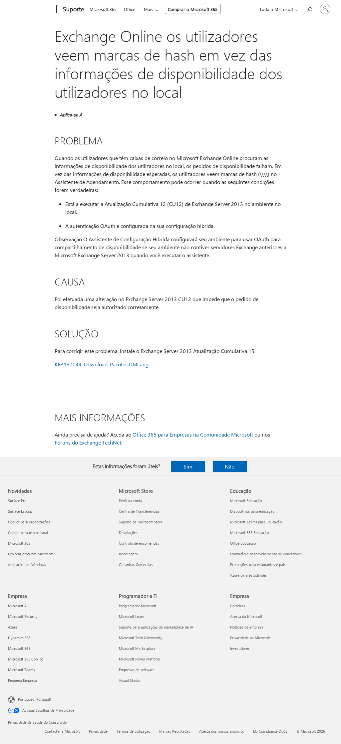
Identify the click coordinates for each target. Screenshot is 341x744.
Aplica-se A (71, 114)
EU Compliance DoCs (270, 731)
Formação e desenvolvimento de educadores (266, 553)
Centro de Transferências (139, 511)
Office (129, 9)
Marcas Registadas (174, 731)
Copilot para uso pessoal (28, 532)
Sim (187, 466)
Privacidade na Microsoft (250, 637)
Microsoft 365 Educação (249, 532)
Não (229, 466)
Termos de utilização (133, 731)
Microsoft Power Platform (139, 658)
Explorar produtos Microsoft (30, 553)
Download (96, 364)
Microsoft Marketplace (137, 648)
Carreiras (237, 605)
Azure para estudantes (248, 575)
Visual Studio (129, 680)
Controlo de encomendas (139, 543)
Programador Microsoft (137, 605)
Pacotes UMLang (129, 364)
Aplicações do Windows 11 (29, 564)
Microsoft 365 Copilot (25, 658)
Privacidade (98, 731)
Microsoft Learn (131, 616)
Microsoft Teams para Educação (256, 521)
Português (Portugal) (34, 699)
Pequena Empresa (22, 680)
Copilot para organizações (29, 521)
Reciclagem (128, 553)
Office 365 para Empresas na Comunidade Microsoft (193, 434)
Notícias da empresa (246, 627)
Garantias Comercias (136, 564)
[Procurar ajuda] (309, 8)
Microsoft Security (22, 616)
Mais (148, 9)
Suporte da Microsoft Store (141, 521)
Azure (12, 627)
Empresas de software (137, 669)
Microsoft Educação (246, 500)
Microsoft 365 (103, 9)
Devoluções (128, 532)
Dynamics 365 (19, 637)
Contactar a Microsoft (62, 731)
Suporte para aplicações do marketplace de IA (156, 627)
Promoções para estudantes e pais (258, 564)
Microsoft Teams (21, 669)
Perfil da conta (130, 500)
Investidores (240, 648)
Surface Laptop (20, 511)
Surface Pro (17, 500)
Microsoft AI (18, 605)
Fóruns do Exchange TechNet (88, 442)
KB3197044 (68, 364)
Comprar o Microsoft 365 (192, 9)
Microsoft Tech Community (140, 637)
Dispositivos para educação (252, 511)
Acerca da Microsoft (246, 616)
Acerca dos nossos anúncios (221, 731)
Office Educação (243, 543)
